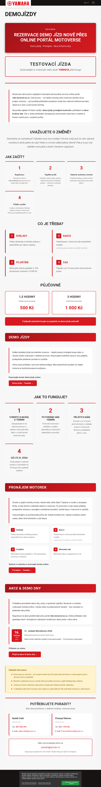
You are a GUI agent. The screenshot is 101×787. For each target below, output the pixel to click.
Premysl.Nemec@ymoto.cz (72, 731)
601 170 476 (64, 727)
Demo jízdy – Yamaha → (22, 383)
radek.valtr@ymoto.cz (27, 731)
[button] (86, 2)
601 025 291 (21, 727)
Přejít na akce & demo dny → (24, 654)
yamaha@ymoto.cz (50, 747)
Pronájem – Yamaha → (22, 570)
